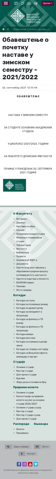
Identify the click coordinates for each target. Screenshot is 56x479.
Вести (45, 446)
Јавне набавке (21, 446)
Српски (46, 3)
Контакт (30, 453)
